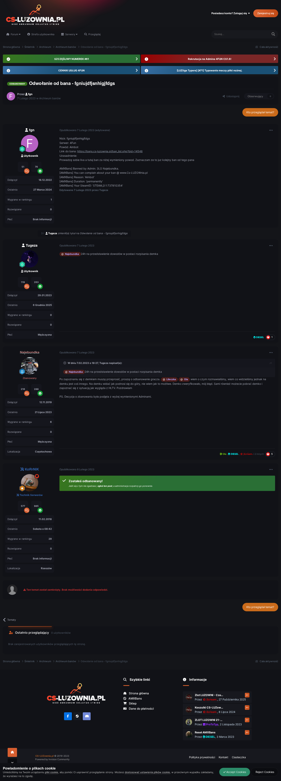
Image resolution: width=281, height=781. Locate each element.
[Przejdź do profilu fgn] (11, 96)
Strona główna (138, 693)
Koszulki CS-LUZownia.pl (209, 707)
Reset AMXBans (205, 732)
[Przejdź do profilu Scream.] (189, 697)
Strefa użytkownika (42, 34)
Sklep (132, 703)
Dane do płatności (141, 708)
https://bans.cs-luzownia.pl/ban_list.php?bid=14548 (110, 151)
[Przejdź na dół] (12, 762)
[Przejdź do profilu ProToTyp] (189, 722)
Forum (14, 34)
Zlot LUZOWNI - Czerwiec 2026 (209, 695)
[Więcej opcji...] (271, 130)
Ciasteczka (239, 757)
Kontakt (223, 757)
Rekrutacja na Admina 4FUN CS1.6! (209, 58)
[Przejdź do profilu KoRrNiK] (29, 482)
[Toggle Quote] (65, 362)
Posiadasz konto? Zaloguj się (229, 13)
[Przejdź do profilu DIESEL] (189, 734)
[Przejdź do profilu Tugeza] (29, 258)
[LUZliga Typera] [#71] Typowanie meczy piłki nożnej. (209, 70)
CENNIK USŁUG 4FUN (71, 70)
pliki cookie (51, 772)
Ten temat (258, 34)
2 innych (259, 453)
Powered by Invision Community (52, 759)
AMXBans (135, 698)
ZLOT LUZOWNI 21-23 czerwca (209, 719)
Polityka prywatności (202, 757)
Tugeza (103, 362)
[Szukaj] (273, 34)
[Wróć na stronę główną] (12, 752)
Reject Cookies (264, 772)
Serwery (70, 34)
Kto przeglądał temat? (260, 112)
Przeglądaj (94, 34)
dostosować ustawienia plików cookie (147, 772)
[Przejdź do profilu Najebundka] (29, 365)
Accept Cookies (236, 772)
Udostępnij (232, 96)
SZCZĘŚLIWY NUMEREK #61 (71, 58)
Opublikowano (76, 130)
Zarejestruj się (265, 13)
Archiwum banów (50, 98)
